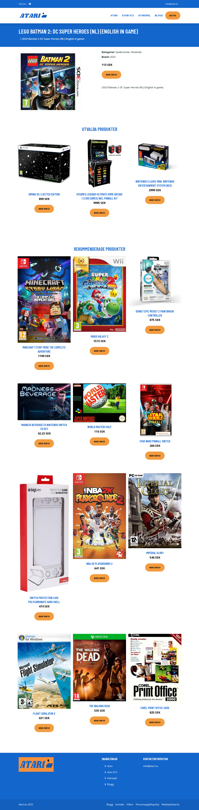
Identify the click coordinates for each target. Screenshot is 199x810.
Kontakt (119, 804)
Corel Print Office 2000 (154, 708)
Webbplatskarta (170, 804)
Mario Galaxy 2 (99, 336)
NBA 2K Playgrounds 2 (99, 563)
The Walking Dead (99, 706)
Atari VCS (128, 15)
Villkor (129, 804)
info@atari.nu (171, 3)
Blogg (159, 15)
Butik (172, 15)
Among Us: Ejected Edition (44, 194)
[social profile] (30, 4)
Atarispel (144, 15)
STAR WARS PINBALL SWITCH (155, 441)
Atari (114, 15)
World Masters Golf (99, 427)
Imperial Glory (155, 553)
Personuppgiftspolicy (147, 804)
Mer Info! (111, 74)
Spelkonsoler (123, 52)
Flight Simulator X (44, 713)
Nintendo (136, 52)
